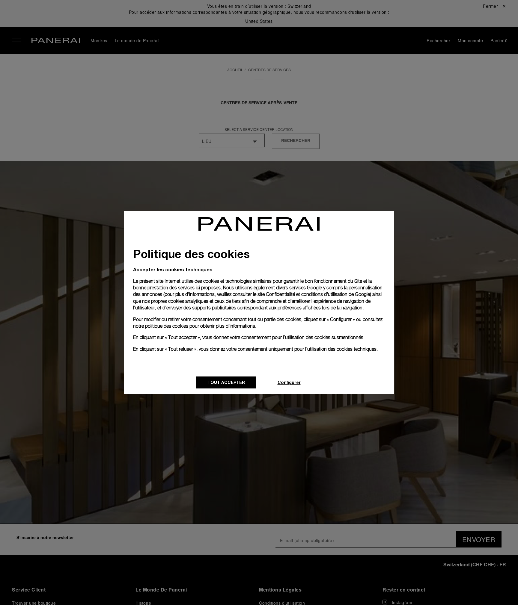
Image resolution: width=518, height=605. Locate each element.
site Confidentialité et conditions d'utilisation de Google (314, 294)
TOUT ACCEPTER (226, 382)
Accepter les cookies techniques (173, 269)
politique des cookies (166, 326)
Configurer (289, 382)
